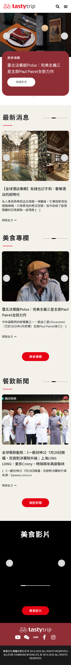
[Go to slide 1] (23, 585)
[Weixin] (26, 637)
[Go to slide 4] (54, 238)
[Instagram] (53, 637)
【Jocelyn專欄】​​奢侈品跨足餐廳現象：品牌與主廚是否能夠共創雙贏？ (35, 71)
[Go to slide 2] (37, 97)
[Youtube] (17, 637)
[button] (57, 6)
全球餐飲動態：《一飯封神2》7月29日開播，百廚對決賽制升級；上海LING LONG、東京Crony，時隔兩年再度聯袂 (33, 458)
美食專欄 (13, 58)
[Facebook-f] (44, 637)
